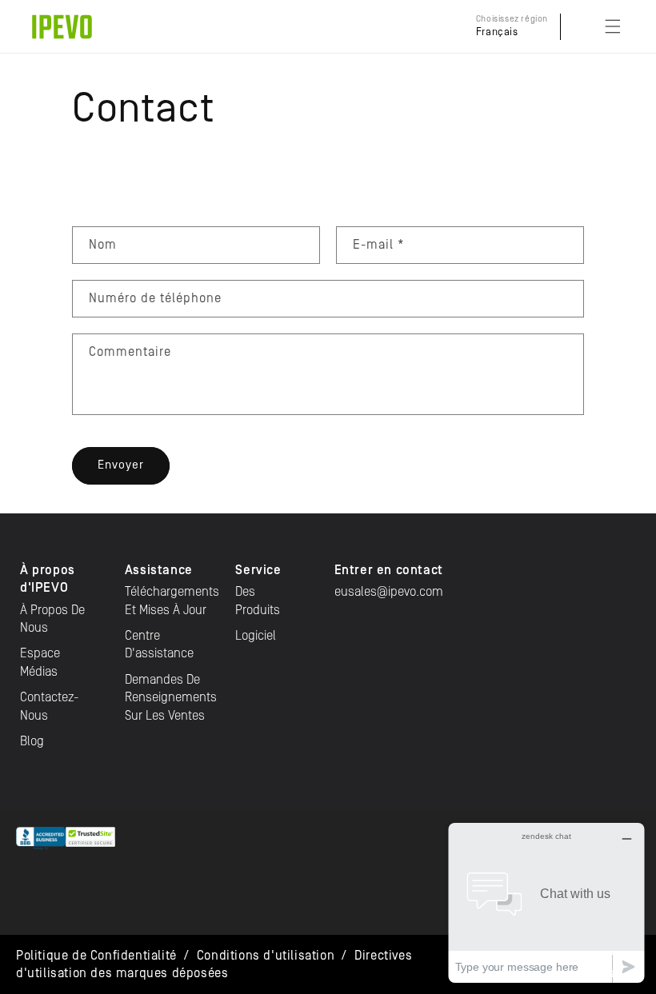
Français (497, 32)
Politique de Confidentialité (96, 955)
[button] (612, 26)
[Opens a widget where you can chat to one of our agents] (546, 902)
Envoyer (121, 465)
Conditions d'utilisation (265, 955)
